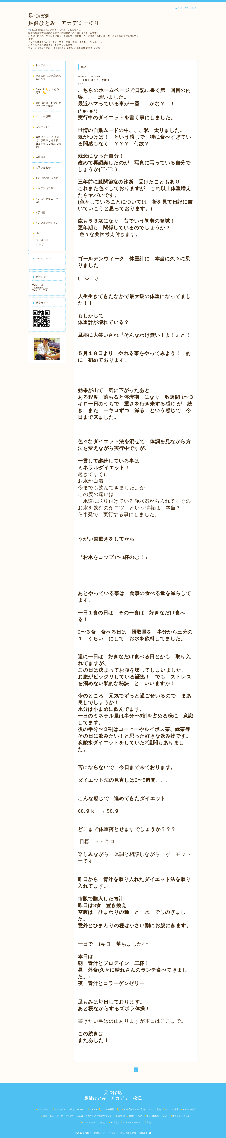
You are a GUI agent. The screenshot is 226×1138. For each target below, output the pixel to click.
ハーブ (40, 244)
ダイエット (82, 84)
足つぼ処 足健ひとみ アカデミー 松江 (104, 1133)
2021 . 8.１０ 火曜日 (93, 80)
